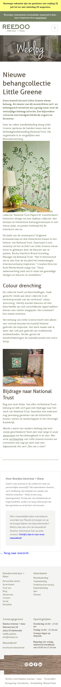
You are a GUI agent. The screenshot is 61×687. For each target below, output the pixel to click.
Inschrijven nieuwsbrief (13, 647)
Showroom (8, 594)
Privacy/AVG (50, 679)
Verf (35, 591)
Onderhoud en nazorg (43, 584)
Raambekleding (40, 588)
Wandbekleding (40, 578)
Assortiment (8, 584)
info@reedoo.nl (10, 637)
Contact (6, 598)
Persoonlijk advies (11, 581)
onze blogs (40, 17)
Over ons (7, 588)
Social (5, 601)
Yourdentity (22, 683)
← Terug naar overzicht (14, 553)
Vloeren (37, 594)
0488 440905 (9, 634)
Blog (5, 591)
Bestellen (7, 604)
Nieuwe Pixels (49, 683)
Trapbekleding (40, 581)
